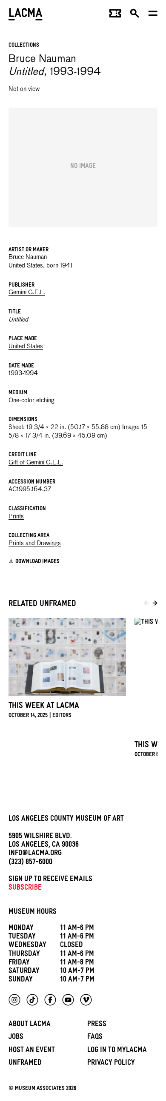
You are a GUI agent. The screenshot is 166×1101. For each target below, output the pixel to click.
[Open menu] (153, 15)
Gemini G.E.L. (27, 293)
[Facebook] (50, 1000)
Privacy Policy (111, 1064)
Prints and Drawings (35, 543)
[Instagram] (14, 1000)
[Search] (135, 15)
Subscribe (25, 889)
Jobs (16, 1038)
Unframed (25, 1064)
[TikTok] (32, 1000)
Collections (24, 46)
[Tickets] (115, 15)
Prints (16, 517)
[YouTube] (68, 1000)
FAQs (95, 1038)
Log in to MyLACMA (117, 1051)
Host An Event (32, 1051)
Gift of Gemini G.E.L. (36, 463)
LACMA (26, 15)
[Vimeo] (86, 1000)
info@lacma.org (35, 854)
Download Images (37, 562)
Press (96, 1025)
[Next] (154, 604)
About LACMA (30, 1025)
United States (26, 347)
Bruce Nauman (28, 257)
